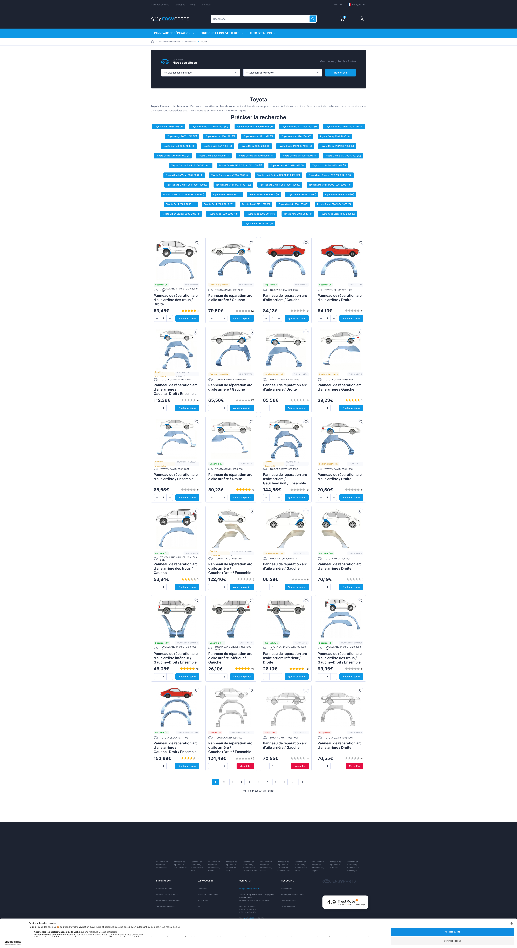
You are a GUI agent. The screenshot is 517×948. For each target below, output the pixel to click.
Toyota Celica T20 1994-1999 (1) (173, 155)
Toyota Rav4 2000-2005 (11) (180, 204)
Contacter (205, 4)
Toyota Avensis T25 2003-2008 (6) (255, 126)
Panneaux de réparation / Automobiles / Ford (197, 866)
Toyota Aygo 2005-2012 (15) (182, 136)
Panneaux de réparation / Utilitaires (335, 864)
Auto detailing (260, 33)
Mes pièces (327, 61)
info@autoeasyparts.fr (249, 888)
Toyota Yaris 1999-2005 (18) (223, 213)
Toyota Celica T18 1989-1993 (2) (337, 146)
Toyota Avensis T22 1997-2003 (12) (209, 126)
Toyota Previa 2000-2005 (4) (264, 194)
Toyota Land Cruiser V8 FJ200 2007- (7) (183, 194)
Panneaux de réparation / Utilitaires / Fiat (180, 864)
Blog (192, 4)
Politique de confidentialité (167, 900)
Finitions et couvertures (220, 33)
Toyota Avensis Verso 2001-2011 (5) (344, 126)
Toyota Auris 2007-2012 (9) (258, 223)
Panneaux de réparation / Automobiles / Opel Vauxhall (283, 866)
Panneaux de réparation (172, 33)
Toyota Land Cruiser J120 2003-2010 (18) (330, 175)
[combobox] (200, 72)
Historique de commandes (292, 894)
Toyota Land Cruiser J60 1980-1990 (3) (187, 184)
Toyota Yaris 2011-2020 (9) (298, 213)
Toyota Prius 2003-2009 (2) (301, 194)
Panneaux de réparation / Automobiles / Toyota (318, 866)
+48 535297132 (250, 918)
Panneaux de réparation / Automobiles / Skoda (301, 866)
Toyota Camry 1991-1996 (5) (258, 136)
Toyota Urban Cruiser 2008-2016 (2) (181, 213)
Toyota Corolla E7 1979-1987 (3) (287, 165)
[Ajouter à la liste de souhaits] (196, 242)
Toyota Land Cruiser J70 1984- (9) (233, 184)
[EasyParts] (170, 19)
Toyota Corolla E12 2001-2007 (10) (343, 155)
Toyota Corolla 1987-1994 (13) (213, 155)
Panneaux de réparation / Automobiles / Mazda (231, 866)
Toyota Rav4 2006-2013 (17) (218, 204)
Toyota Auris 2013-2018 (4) (168, 126)
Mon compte (286, 888)
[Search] (313, 18)
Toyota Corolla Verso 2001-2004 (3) (184, 175)
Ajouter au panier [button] (187, 318)
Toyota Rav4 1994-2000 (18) (339, 194)
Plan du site (203, 900)
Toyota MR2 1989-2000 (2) (226, 194)
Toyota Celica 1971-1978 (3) (217, 146)
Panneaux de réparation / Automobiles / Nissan (266, 866)
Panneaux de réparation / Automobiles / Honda (214, 866)
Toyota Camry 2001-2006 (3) (335, 136)
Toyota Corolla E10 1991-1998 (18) (255, 155)
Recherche (340, 72)
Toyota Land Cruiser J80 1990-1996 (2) (280, 184)
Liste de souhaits (288, 900)
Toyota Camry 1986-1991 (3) (220, 136)
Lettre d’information (289, 906)
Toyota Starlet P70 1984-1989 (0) (334, 204)
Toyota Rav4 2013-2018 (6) (256, 204)
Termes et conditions (165, 906)
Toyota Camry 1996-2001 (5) (296, 136)
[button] (157, 318)
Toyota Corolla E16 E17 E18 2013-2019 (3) (240, 165)
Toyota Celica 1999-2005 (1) (255, 146)
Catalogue (179, 4)
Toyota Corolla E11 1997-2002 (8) (299, 155)
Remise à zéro (347, 61)
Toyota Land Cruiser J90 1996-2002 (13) (330, 184)
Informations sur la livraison (168, 894)
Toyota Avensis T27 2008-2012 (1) (299, 126)
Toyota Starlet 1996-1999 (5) (293, 204)
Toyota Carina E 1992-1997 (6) (179, 146)
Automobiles (190, 41)
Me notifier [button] (245, 766)
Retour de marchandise (208, 894)
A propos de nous (160, 4)
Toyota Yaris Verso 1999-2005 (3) (337, 213)
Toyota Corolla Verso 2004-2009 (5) (230, 175)
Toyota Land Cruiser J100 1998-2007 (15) (278, 175)
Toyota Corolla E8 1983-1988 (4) (329, 165)
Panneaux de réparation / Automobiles (162, 864)
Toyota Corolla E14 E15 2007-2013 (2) (190, 165)
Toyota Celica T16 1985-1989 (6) (295, 146)
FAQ (199, 906)
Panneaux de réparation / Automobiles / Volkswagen (353, 866)
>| (302, 782)
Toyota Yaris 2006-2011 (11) (260, 213)
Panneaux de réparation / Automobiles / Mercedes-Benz (250, 866)
